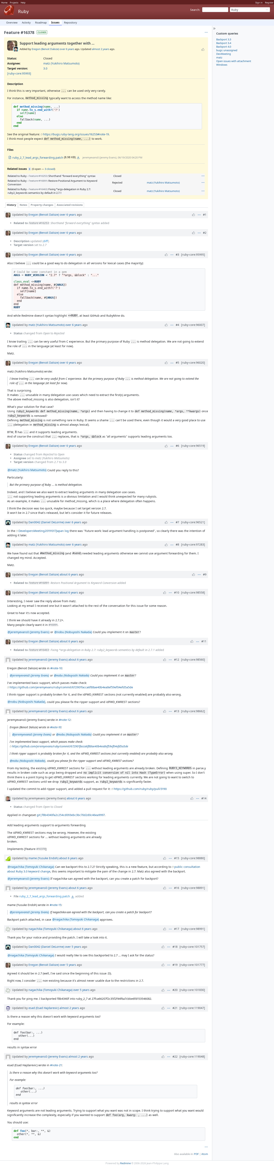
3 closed (49, 169)
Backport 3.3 (223, 39)
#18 (175, 947)
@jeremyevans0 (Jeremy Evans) (28, 632)
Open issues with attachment (233, 61)
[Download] (78, 157)
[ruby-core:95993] (19, 73)
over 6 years (67, 49)
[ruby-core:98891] (193, 888)
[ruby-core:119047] (192, 1008)
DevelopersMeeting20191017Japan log (43, 531)
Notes (23, 205)
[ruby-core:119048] (192, 1056)
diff (45, 241)
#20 (175, 990)
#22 (175, 1056)
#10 (176, 592)
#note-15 (55, 905)
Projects (14, 2)
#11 (203, 641)
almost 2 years (100, 49)
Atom (204, 1154)
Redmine (125, 1163)
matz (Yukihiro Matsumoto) (61, 63)
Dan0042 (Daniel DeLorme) (46, 522)
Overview (11, 22)
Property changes (42, 205)
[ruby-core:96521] (193, 522)
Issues (55, 22)
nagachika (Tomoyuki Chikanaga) (50, 929)
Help (23, 2)
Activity (26, 22)
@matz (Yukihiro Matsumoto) (27, 470)
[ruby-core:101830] (192, 990)
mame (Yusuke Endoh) (43, 858)
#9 (204, 574)
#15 (176, 858)
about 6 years (69, 574)
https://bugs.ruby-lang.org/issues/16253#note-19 (76, 134)
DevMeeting (223, 54)
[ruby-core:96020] (193, 362)
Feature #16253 (38, 176)
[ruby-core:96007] (193, 325)
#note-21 (56, 1065)
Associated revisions (70, 205)
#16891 (53, 625)
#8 (177, 544)
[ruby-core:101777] (192, 965)
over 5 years (73, 947)
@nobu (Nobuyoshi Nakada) (73, 632)
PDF (196, 1154)
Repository (70, 22)
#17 (176, 929)
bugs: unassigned (226, 50)
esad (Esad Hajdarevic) (43, 1008)
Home (4, 2)
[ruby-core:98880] (193, 858)
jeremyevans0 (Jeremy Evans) (48, 659)
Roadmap (41, 22)
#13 (176, 711)
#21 (175, 1008)
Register (269, 2)
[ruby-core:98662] (193, 711)
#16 (176, 888)
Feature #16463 (38, 189)
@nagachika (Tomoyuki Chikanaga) (31, 867)
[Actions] (203, 176)
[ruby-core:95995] (193, 254)
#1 (204, 214)
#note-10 (56, 668)
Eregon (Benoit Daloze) (45, 49)
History (11, 205)
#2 (204, 233)
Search (194, 10)
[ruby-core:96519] (193, 446)
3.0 (45, 68)
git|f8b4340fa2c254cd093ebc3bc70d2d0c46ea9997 (71, 815)
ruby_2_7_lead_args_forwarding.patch (44, 896)
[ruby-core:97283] (193, 544)
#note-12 (65, 720)
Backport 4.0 (223, 46)
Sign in (259, 2)
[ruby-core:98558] (193, 592)
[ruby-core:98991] (193, 929)
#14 (203, 798)
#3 (177, 254)
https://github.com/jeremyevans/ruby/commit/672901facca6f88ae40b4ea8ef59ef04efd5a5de (71, 687)
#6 (177, 446)
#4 (177, 325)
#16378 (41, 849)
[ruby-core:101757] (192, 947)
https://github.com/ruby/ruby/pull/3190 (140, 789)
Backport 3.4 (223, 43)
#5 (177, 362)
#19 (175, 965)
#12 (176, 659)
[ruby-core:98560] (193, 659)
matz (219, 57)
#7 (177, 522)
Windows (221, 64)
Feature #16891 (38, 181)
